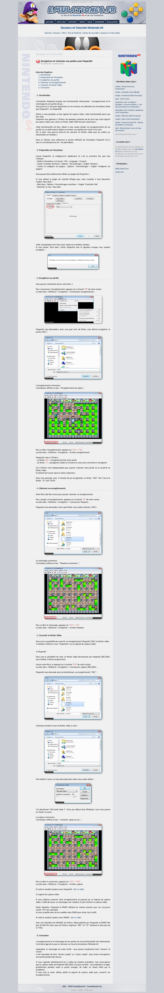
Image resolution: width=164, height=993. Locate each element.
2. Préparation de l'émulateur (50, 77)
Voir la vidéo (79, 889)
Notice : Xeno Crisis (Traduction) (127, 119)
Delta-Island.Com (122, 169)
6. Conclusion (43, 88)
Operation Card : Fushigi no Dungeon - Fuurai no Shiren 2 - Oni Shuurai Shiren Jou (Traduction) (128, 104)
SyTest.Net (119, 172)
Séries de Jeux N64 (91, 33)
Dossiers (56, 33)
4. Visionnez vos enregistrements (52, 83)
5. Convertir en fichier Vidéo (50, 85)
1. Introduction (44, 75)
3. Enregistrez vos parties (48, 80)
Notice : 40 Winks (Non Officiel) (127, 92)
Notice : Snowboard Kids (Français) (128, 96)
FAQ (64, 33)
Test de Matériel (74, 33)
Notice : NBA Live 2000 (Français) (128, 116)
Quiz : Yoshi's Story (122, 99)
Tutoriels (48, 33)
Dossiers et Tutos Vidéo (110, 33)
